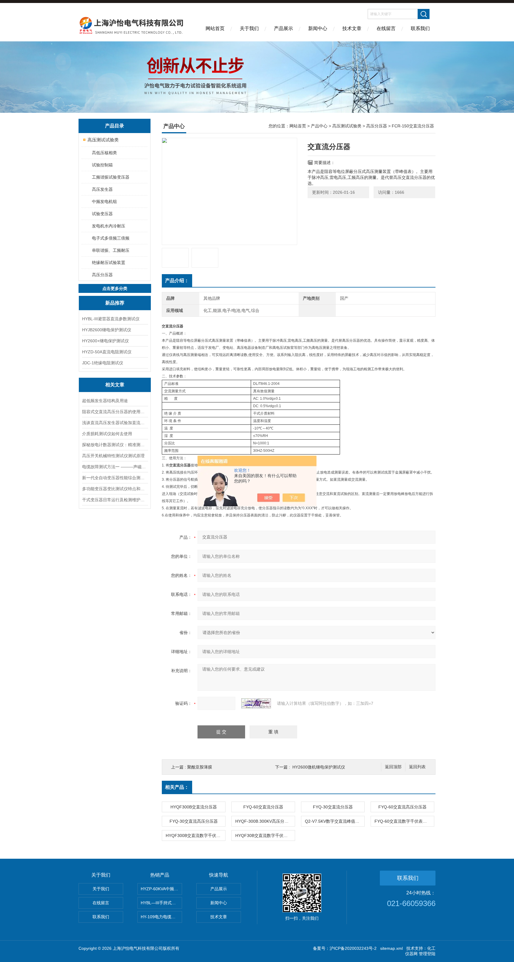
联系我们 (420, 28)
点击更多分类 (114, 288)
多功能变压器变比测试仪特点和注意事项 (115, 488)
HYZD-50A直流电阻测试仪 (106, 351)
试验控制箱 (102, 165)
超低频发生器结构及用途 (105, 400)
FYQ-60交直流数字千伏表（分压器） (404, 821)
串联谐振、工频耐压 (110, 250)
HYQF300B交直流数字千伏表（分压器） (195, 835)
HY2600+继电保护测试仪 (105, 340)
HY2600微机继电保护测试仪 (318, 767)
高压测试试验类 (103, 139)
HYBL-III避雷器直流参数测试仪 (111, 318)
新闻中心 (317, 28)
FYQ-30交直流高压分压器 (194, 821)
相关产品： (177, 787)
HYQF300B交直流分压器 (193, 807)
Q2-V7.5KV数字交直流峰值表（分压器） (334, 821)
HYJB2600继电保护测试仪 (106, 329)
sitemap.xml (391, 948)
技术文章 (351, 28)
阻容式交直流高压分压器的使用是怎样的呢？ (115, 411)
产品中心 (319, 126)
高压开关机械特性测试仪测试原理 (113, 455)
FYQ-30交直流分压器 (333, 807)
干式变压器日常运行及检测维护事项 (115, 499)
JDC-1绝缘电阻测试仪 (102, 362)
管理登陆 (427, 953)
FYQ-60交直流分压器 (263, 807)
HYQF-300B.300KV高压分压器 (264, 821)
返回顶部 (393, 767)
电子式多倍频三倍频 (110, 238)
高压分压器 (102, 274)
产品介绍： (177, 280)
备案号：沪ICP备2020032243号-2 (345, 948)
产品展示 (283, 28)
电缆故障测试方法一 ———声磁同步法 (115, 466)
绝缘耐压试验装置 (108, 262)
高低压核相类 (104, 152)
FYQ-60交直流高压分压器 (402, 807)
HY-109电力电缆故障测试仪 (161, 916)
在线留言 (386, 28)
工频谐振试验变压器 (110, 177)
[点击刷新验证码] (256, 703)
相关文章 (114, 384)
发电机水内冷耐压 (108, 226)
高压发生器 (102, 189)
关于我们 (249, 28)
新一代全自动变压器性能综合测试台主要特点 (115, 477)
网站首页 (215, 28)
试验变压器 (102, 213)
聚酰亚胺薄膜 (199, 767)
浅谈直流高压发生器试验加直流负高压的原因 (115, 422)
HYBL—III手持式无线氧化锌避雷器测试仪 (161, 902)
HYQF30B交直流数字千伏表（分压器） (265, 835)
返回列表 (417, 767)
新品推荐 (114, 302)
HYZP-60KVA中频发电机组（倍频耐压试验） (161, 888)
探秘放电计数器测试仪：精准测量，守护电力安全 (115, 444)
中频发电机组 (104, 201)
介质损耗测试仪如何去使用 (107, 433)
